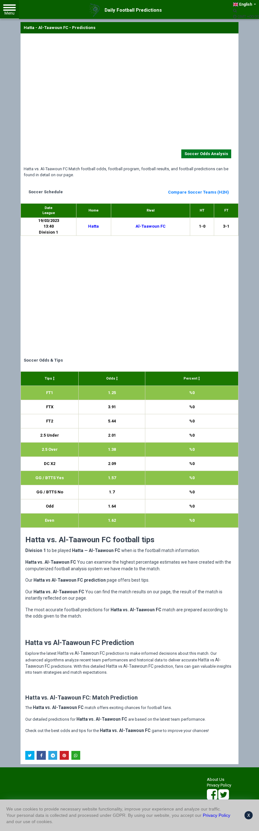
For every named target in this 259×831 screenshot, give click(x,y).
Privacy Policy (219, 785)
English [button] (245, 4)
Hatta (93, 226)
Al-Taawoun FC (151, 226)
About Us (215, 779)
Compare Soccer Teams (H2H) (198, 192)
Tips (49, 378)
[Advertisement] (129, 93)
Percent (191, 378)
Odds (111, 378)
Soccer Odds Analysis (206, 153)
